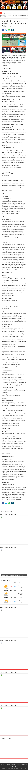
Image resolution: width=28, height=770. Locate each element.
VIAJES (5, 15)
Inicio (2, 15)
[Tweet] (6, 30)
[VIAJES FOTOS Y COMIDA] (14, 5)
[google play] (15, 766)
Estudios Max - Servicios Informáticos (19, 764)
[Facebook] (12, 766)
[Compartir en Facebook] (3, 30)
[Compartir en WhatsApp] (9, 30)
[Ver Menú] (1, 4)
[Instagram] (13, 766)
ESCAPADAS (10, 15)
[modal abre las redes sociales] (12, 30)
